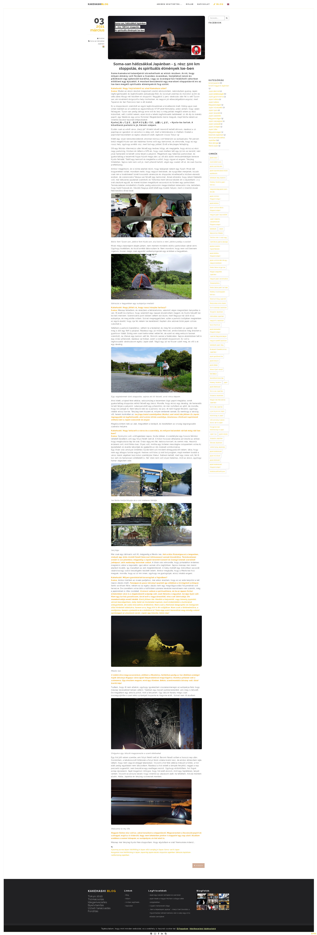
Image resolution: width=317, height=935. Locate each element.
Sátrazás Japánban (183, 852)
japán (225, 382)
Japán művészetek (216, 108)
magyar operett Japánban (218, 341)
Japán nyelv (213, 110)
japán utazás (154, 852)
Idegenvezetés (97, 902)
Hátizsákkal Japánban (217, 316)
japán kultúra (214, 203)
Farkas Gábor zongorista (217, 267)
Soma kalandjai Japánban (218, 307)
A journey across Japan (120, 850)
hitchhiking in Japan (137, 850)
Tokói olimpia (213, 143)
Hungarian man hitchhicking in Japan (125, 852)
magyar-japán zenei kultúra (219, 279)
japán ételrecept (215, 387)
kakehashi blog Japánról (217, 178)
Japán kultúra (214, 99)
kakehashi (213, 229)
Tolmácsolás (96, 899)
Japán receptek (214, 113)
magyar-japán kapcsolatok (218, 215)
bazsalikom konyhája (216, 378)
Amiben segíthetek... (169, 4)
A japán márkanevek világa (160, 906)
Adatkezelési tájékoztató (203, 929)
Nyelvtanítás (96, 905)
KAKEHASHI (98, 4)
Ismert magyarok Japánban (219, 86)
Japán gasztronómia (216, 97)
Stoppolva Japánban (216, 395)
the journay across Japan (218, 303)
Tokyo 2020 (95, 896)
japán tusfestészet (216, 451)
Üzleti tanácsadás (99, 908)
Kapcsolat (203, 4)
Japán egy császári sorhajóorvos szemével (165, 895)
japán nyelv (213, 157)
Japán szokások (214, 124)
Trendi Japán (213, 146)
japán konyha (214, 361)
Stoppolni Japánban (216, 312)
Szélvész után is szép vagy (218, 237)
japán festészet (215, 460)
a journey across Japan (217, 411)
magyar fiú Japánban (217, 320)
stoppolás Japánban (167, 852)
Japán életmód (214, 91)
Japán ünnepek (214, 127)
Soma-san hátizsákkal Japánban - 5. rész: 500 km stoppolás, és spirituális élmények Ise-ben (156, 66)
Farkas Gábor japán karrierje (219, 287)
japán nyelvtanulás (216, 166)
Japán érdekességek (216, 94)
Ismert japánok (214, 83)
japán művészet (215, 456)
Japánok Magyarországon (218, 336)
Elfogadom (182, 929)
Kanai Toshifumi (215, 325)
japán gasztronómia (216, 356)
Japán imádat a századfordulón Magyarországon (215, 221)
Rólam (190, 4)
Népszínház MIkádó (216, 233)
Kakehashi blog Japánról (218, 299)
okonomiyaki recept (216, 369)
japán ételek (214, 365)
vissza (199, 865)
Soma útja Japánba (216, 407)
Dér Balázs (213, 374)
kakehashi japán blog (217, 345)
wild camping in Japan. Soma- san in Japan (162, 850)
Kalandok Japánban (216, 135)
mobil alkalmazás (215, 162)
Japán (221, 229)
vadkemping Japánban (120, 855)
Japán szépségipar (215, 121)
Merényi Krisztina (215, 382)
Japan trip (144, 852)
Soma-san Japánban (216, 391)
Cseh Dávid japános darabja (219, 242)
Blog (127, 895)
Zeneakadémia (215, 283)
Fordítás (93, 911)
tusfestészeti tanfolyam (217, 471)
